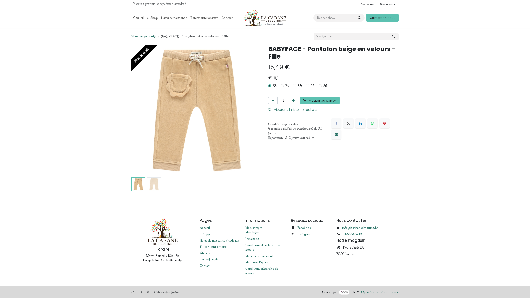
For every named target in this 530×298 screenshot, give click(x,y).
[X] (348, 123)
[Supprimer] (273, 101)
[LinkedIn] (360, 123)
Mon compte (253, 228)
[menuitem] (138, 18)
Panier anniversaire (213, 247)
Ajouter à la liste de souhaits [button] (295, 110)
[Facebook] (336, 123)
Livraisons (252, 239)
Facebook (304, 228)
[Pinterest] (385, 123)
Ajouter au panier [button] (322, 100)
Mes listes (252, 232)
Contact (205, 266)
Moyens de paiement (259, 256)
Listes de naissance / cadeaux (219, 240)
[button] (138, 110)
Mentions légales (256, 262)
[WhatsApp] (372, 123)
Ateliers (205, 253)
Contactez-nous (382, 18)
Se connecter (387, 3)
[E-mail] (336, 134)
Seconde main (209, 259)
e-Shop (205, 234)
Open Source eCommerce (380, 292)
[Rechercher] (359, 18)
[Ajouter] (293, 101)
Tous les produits (143, 36)
